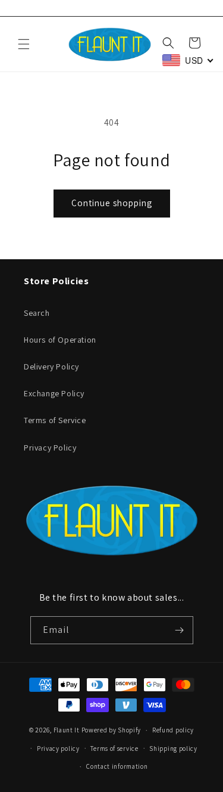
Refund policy (173, 730)
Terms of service (114, 748)
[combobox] (188, 60)
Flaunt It (67, 730)
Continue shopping (111, 203)
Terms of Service (55, 420)
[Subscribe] (180, 630)
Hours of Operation (60, 339)
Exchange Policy (54, 393)
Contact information (116, 766)
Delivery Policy (51, 366)
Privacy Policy (50, 447)
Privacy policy (58, 748)
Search (37, 313)
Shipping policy (173, 748)
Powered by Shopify (111, 730)
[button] (24, 44)
